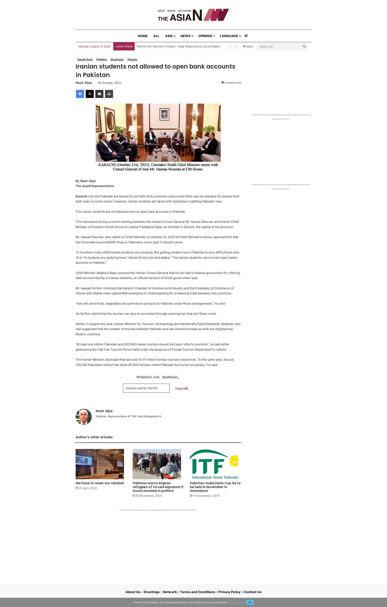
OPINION (205, 36)
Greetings (152, 592)
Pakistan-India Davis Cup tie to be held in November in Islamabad (215, 487)
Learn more (236, 602)
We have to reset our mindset (100, 483)
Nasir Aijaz (84, 83)
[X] (90, 94)
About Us (133, 592)
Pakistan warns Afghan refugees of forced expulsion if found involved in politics (158, 487)
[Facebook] (80, 94)
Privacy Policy (229, 592)
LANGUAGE (229, 36)
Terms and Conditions (197, 592)
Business (117, 59)
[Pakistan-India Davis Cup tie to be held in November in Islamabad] (215, 464)
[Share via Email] (99, 94)
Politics (102, 59)
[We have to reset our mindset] (101, 464)
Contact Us (252, 592)
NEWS (185, 36)
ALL (156, 36)
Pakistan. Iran (148, 377)
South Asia (85, 59)
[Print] (109, 94)
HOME (143, 36)
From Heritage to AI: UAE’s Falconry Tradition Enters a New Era (178, 46)
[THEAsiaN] (193, 15)
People (132, 59)
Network (170, 592)
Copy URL (182, 388)
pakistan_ (171, 377)
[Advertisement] (158, 541)
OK (250, 602)
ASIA (169, 36)
